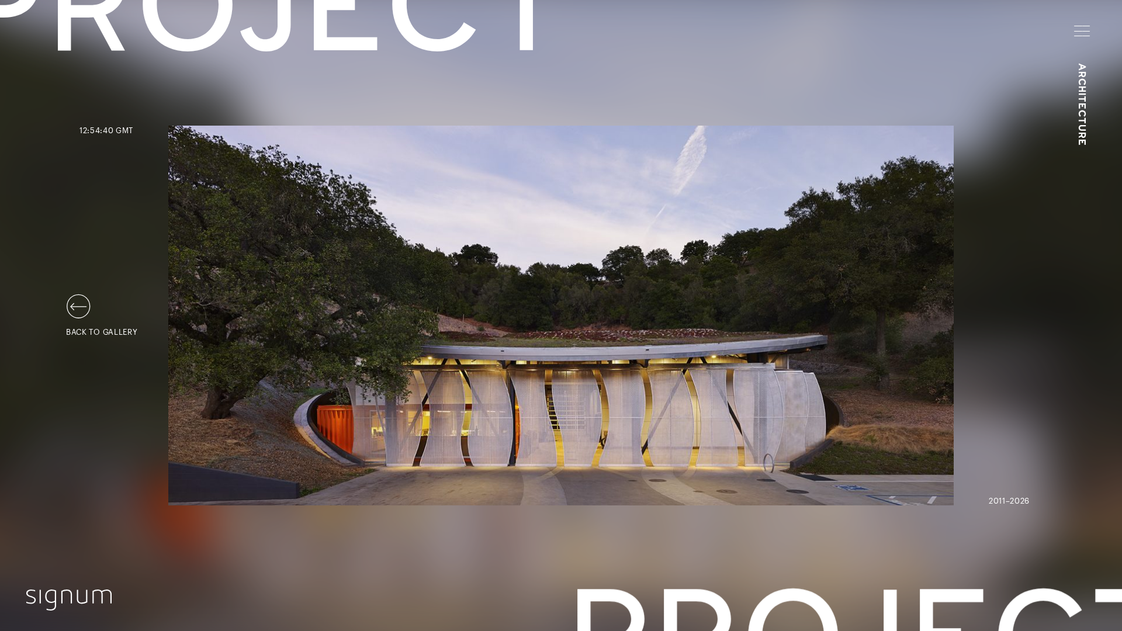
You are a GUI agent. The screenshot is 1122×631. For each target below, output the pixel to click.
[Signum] (69, 600)
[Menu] (1082, 31)
